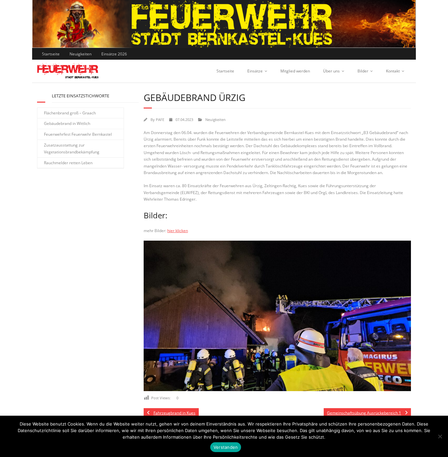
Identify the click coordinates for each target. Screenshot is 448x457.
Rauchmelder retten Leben (68, 163)
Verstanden (226, 447)
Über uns (331, 71)
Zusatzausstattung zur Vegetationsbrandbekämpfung (71, 148)
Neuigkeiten (81, 54)
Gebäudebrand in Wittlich (67, 123)
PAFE (160, 119)
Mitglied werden (295, 71)
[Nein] (440, 436)
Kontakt (393, 71)
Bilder (362, 71)
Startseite (51, 54)
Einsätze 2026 (114, 54)
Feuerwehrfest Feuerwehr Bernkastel (78, 134)
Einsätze (255, 71)
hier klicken (177, 230)
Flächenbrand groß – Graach (70, 113)
